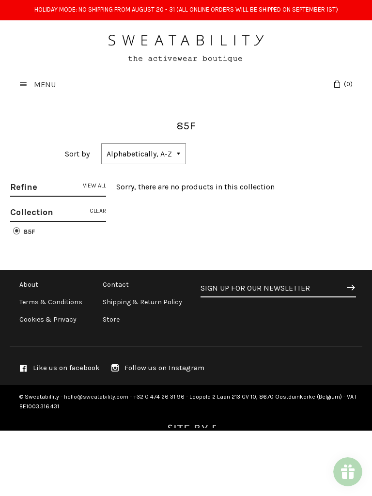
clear (98, 210)
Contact (116, 284)
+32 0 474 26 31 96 (159, 396)
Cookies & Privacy (48, 319)
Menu (44, 84)
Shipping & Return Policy (142, 302)
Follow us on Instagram (163, 367)
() (348, 84)
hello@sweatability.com (96, 396)
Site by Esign (191, 423)
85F (28, 232)
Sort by (77, 153)
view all (94, 185)
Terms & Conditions (50, 302)
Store (111, 319)
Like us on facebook (65, 367)
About (28, 284)
